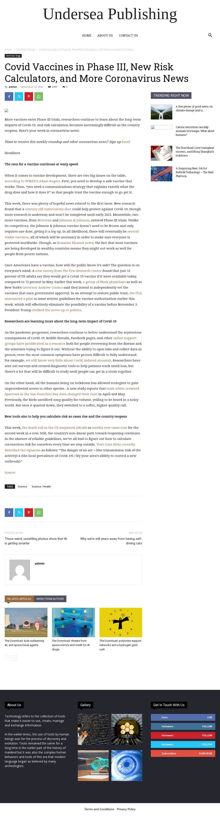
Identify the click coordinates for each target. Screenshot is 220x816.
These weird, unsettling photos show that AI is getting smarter (36, 541)
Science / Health (41, 486)
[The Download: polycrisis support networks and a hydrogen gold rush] (120, 622)
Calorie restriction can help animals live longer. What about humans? (195, 130)
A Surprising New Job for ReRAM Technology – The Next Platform (195, 172)
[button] (210, 36)
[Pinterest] (28, 96)
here (125, 142)
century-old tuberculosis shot (48, 209)
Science (22, 486)
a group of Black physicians (104, 282)
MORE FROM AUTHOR (50, 598)
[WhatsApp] (38, 96)
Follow (207, 726)
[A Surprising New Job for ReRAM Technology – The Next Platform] (161, 173)
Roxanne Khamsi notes (75, 243)
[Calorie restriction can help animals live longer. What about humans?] (161, 132)
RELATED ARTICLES (19, 598)
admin (13, 86)
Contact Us (128, 35)
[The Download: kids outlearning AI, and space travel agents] (26, 622)
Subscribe (205, 753)
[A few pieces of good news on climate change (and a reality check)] (161, 111)
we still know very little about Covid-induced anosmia (68, 360)
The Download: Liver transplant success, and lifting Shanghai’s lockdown (195, 151)
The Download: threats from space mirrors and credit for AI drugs (71, 645)
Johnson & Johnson (74, 220)
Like (209, 717)
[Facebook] (9, 96)
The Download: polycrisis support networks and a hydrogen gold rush (120, 645)
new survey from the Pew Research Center (68, 271)
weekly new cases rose (109, 428)
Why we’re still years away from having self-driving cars (111, 541)
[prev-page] (7, 658)
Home (86, 35)
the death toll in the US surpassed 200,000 (54, 428)
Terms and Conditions (99, 809)
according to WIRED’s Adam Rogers (32, 181)
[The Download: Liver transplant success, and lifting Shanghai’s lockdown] (161, 153)
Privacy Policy (126, 809)
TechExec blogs (25, 49)
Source (10, 473)
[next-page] (14, 658)
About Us (105, 35)
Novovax (45, 220)
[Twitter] (19, 96)
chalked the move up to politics (56, 310)
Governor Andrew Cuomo (43, 287)
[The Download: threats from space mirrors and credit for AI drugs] (73, 622)
